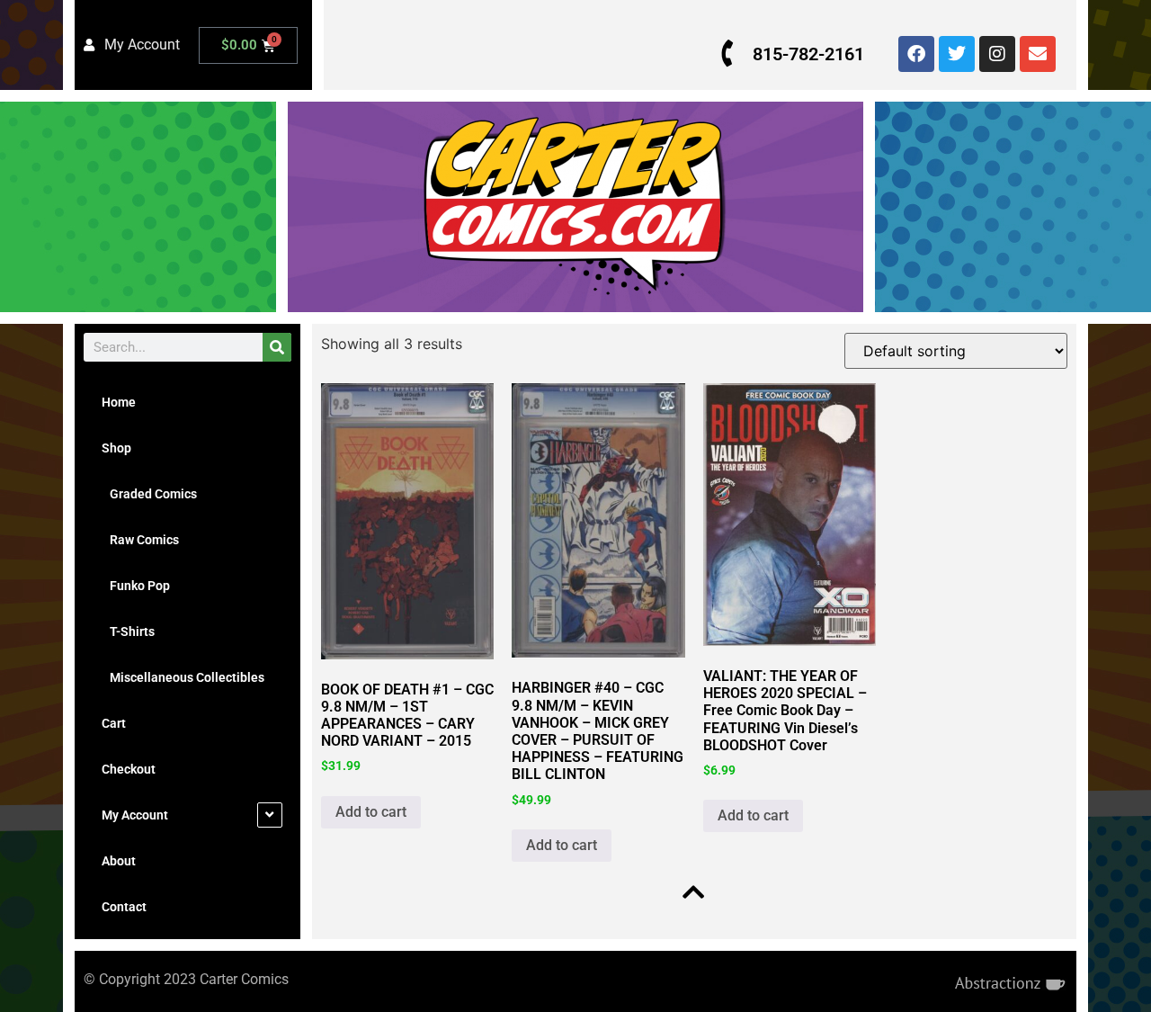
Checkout (129, 769)
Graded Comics (149, 494)
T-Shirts (128, 631)
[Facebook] (916, 54)
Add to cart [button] (370, 811)
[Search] (277, 347)
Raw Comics (140, 540)
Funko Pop (136, 585)
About (119, 861)
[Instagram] (997, 54)
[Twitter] (957, 54)
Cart (114, 723)
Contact (124, 907)
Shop (116, 448)
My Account (135, 815)
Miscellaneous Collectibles (183, 677)
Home (119, 402)
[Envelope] (1038, 54)
